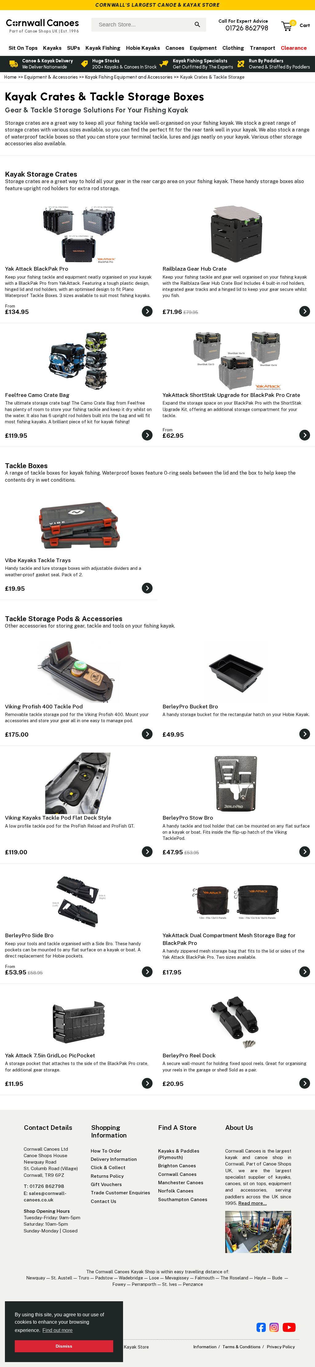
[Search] (197, 25)
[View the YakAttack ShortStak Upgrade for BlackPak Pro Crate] (304, 439)
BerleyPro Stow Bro (187, 817)
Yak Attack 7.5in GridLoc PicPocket (50, 1055)
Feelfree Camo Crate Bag (37, 395)
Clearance (294, 48)
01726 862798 (246, 28)
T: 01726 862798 (44, 1186)
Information (205, 1346)
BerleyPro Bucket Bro (190, 706)
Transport (262, 48)
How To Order (106, 1151)
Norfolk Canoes (175, 1190)
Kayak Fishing (103, 48)
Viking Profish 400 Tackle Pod (44, 706)
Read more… (252, 1203)
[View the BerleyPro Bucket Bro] (304, 738)
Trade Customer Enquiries (120, 1192)
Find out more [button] (57, 1330)
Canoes (174, 48)
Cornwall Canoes (177, 1174)
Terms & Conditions (241, 1346)
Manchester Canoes (180, 1182)
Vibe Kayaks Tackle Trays (38, 560)
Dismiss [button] (64, 1346)
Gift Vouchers (106, 1184)
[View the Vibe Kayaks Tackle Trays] (147, 592)
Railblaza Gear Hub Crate (194, 268)
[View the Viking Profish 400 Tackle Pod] (147, 738)
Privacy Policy (281, 1346)
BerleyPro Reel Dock (189, 1055)
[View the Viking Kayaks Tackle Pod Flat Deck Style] (147, 855)
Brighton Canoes (177, 1165)
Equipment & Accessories (51, 77)
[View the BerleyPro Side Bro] (147, 975)
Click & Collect (108, 1167)
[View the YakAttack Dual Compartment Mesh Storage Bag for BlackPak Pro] (304, 975)
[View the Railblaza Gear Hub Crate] (304, 315)
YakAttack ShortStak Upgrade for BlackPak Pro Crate (231, 395)
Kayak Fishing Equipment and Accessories (129, 77)
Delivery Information (114, 1159)
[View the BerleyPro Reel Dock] (304, 1087)
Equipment (203, 48)
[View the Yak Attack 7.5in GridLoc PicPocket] (147, 1087)
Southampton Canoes (182, 1199)
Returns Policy (107, 1176)
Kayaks (52, 48)
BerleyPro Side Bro (29, 935)
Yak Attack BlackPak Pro (36, 268)
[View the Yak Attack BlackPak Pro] (147, 315)
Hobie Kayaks (143, 48)
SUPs (73, 48)
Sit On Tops (23, 48)
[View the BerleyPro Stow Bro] (304, 855)
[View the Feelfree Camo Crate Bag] (147, 439)
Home (10, 77)
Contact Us (103, 1201)
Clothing (233, 48)
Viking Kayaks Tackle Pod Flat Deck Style (58, 817)
